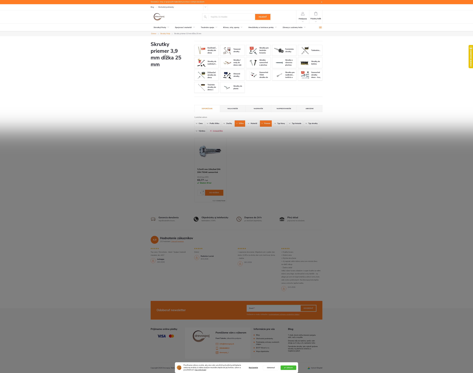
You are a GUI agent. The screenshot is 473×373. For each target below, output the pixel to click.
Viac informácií (200, 370)
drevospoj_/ (224, 352)
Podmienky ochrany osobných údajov (267, 343)
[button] (203, 191)
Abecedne (309, 109)
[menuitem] (161, 27)
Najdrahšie (258, 109)
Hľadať (263, 17)
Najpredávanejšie (284, 109)
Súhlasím (290, 367)
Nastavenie (253, 367)
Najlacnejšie (233, 109)
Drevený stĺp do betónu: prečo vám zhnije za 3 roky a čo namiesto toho (301, 342)
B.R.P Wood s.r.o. (263, 348)
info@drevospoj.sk (227, 344)
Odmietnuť (271, 367)
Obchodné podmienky (166, 7)
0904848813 (224, 348)
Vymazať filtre (218, 131)
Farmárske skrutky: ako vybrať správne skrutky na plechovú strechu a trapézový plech (303, 348)
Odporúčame (207, 109)
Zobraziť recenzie (177, 241)
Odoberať (308, 308)
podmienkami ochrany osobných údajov (284, 314)
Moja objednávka (262, 351)
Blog (152, 7)
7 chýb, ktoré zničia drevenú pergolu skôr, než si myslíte (302, 336)
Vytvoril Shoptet (316, 368)
